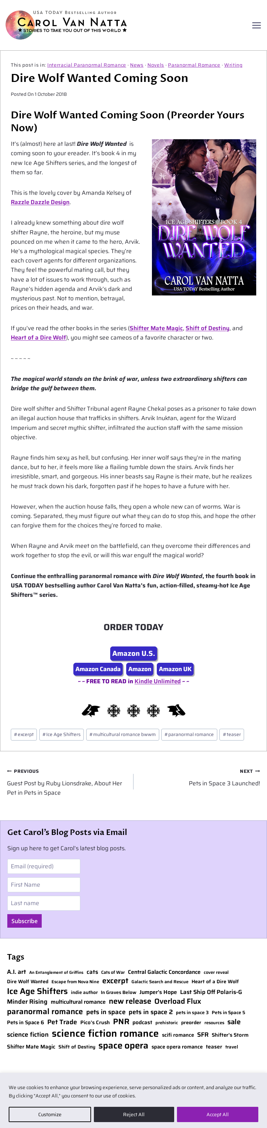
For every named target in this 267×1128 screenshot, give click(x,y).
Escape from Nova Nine (75, 982)
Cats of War (113, 973)
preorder (191, 1022)
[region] (133, 1100)
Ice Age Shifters (61, 734)
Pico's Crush (95, 1022)
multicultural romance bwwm (122, 734)
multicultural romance (78, 1002)
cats (92, 972)
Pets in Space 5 (228, 1013)
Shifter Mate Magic (156, 328)
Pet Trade (62, 1022)
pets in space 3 (192, 1013)
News (137, 65)
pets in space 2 (151, 1012)
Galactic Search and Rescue (159, 982)
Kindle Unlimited (158, 681)
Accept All (218, 1114)
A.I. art (16, 972)
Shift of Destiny (207, 328)
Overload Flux (177, 1001)
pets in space (106, 1012)
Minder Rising (27, 1002)
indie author (84, 992)
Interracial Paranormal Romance (86, 65)
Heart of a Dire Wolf (38, 337)
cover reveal (216, 973)
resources (214, 1023)
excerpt (24, 734)
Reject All (134, 1114)
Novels (155, 65)
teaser (232, 734)
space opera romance (177, 1047)
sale (234, 1021)
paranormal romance (189, 734)
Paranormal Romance (194, 65)
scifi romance (178, 1035)
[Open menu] (256, 25)
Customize (50, 1114)
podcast (142, 1022)
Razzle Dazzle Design (40, 202)
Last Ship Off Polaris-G (211, 992)
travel (231, 1047)
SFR (203, 1035)
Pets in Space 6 (25, 1022)
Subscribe (24, 921)
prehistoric (166, 1023)
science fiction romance (105, 1033)
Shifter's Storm (230, 1035)
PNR (121, 1022)
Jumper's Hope (158, 992)
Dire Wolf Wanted (27, 981)
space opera (123, 1045)
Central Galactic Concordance (164, 972)
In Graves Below (118, 992)
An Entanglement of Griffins (56, 972)
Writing (233, 65)
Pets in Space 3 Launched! (224, 778)
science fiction (28, 1034)
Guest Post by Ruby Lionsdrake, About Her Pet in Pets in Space (64, 782)
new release (130, 1001)
